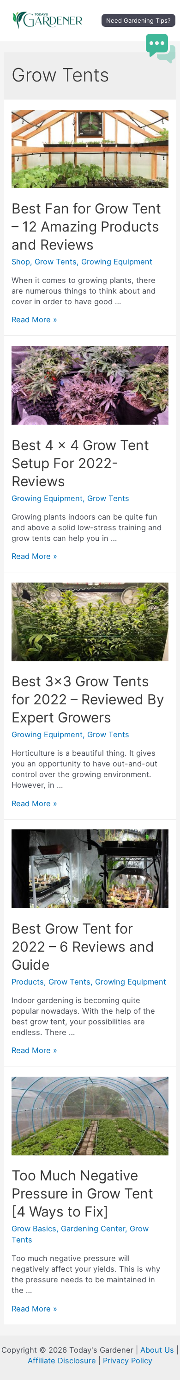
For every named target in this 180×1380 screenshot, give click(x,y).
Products (28, 981)
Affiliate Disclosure (62, 1360)
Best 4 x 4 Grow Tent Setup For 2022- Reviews (80, 463)
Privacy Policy (127, 1360)
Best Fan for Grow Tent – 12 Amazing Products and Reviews (86, 226)
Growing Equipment (116, 261)
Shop (21, 261)
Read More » (34, 319)
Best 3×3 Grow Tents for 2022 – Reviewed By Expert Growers (88, 699)
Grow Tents (56, 261)
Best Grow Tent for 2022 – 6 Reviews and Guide (83, 946)
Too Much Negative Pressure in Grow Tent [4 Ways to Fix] (82, 1193)
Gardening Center (93, 1228)
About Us (157, 1350)
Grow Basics (34, 1228)
